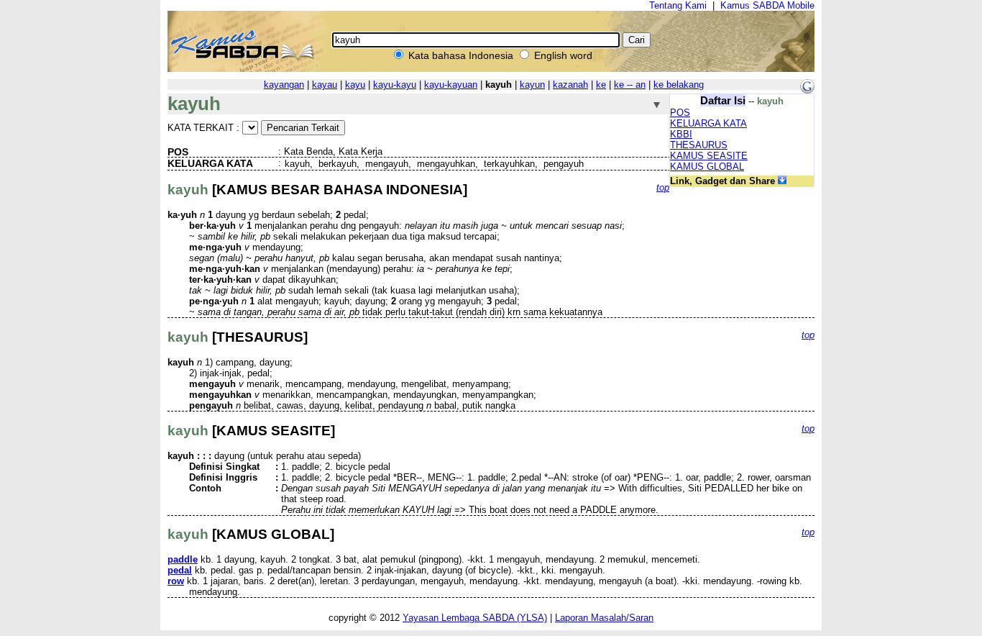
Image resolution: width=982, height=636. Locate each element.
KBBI (681, 134)
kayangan (284, 84)
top (662, 187)
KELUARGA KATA (708, 123)
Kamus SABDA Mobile (767, 5)
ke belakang (678, 84)
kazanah (570, 84)
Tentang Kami (678, 5)
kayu (355, 84)
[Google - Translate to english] (807, 90)
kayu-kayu (394, 84)
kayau (324, 84)
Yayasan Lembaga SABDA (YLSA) (475, 617)
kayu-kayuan (450, 84)
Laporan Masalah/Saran (604, 617)
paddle (183, 559)
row (176, 581)
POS (680, 112)
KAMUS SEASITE (709, 155)
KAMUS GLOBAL (707, 166)
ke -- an (630, 84)
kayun (532, 84)
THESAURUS (699, 145)
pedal (180, 570)
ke (601, 84)
